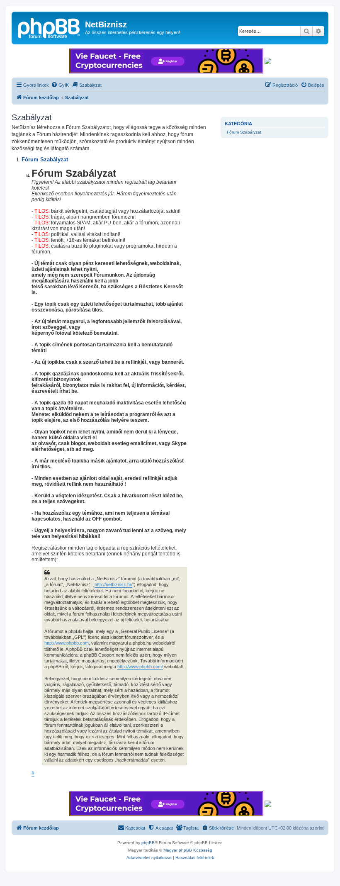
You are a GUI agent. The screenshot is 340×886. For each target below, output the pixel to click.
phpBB (148, 842)
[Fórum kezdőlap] (49, 27)
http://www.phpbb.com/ (140, 666)
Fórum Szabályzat (244, 132)
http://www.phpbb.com (66, 642)
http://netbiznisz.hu (113, 584)
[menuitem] (60, 85)
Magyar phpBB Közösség (187, 850)
